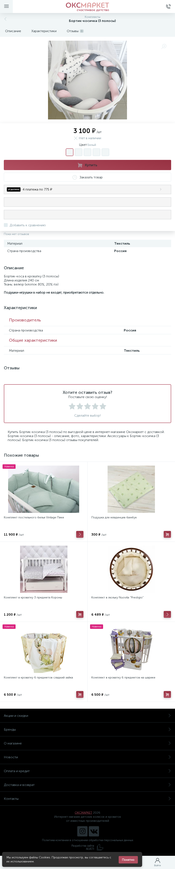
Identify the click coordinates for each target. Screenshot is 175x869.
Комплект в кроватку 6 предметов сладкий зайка (38, 677)
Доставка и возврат (19, 785)
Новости (11, 757)
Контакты (11, 799)
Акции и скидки (16, 716)
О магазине (13, 743)
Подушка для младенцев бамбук (114, 517)
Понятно (128, 860)
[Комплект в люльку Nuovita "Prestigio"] (131, 569)
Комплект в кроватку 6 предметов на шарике (123, 677)
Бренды (10, 729)
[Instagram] (82, 831)
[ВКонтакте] (94, 831)
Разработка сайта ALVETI (82, 847)
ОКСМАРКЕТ (83, 813)
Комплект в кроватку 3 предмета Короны (33, 597)
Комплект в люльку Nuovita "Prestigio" (117, 597)
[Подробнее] (79, 534)
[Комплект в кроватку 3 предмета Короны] (43, 569)
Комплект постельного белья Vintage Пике (34, 517)
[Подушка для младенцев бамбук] (131, 489)
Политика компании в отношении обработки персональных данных (87, 840)
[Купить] (167, 534)
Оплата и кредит (17, 771)
